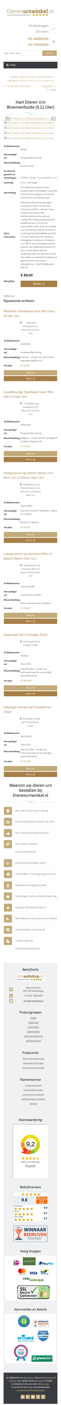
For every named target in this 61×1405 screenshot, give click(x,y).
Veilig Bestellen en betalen (33, 1099)
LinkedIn (40, 1380)
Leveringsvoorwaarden (33, 1095)
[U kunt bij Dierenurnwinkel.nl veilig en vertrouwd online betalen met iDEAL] (16, 1265)
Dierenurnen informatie (33, 1068)
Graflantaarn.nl (38, 1390)
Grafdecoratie (33, 1041)
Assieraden (33, 1027)
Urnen (33, 1018)
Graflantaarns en (33, 1036)
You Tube (45, 1384)
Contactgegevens (33, 1085)
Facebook (30, 1377)
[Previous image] (7, 118)
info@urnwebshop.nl (33, 1001)
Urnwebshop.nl (23, 1390)
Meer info (30, 373)
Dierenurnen (27, 77)
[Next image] (53, 118)
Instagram (49, 1377)
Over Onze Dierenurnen (33, 1059)
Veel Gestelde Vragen (33, 1090)
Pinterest (13, 1380)
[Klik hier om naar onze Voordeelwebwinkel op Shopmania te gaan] (43, 1341)
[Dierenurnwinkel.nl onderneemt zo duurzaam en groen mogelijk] (42, 1361)
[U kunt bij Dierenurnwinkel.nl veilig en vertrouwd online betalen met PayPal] (46, 1265)
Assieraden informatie (33, 1063)
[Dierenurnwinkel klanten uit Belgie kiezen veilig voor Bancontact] (45, 1274)
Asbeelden (33, 1023)
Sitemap (33, 1104)
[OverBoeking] (33, 1281)
